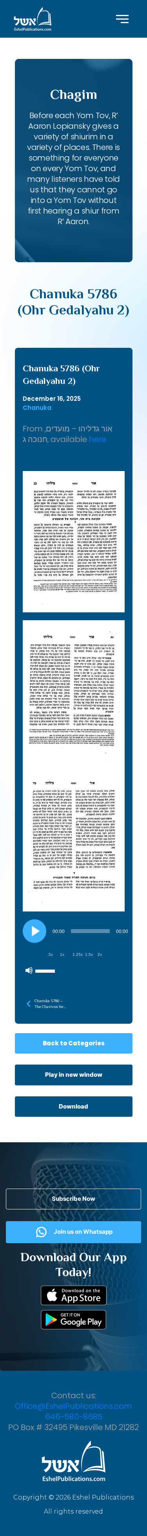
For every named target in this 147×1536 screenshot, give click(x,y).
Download (73, 1106)
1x (62, 954)
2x (100, 954)
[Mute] (29, 970)
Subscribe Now (73, 1198)
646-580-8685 (73, 1416)
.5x (50, 954)
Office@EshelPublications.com (73, 1406)
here (97, 439)
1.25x (78, 954)
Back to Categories (74, 1043)
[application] (77, 948)
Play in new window (73, 1074)
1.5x (89, 954)
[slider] (46, 970)
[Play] (34, 931)
